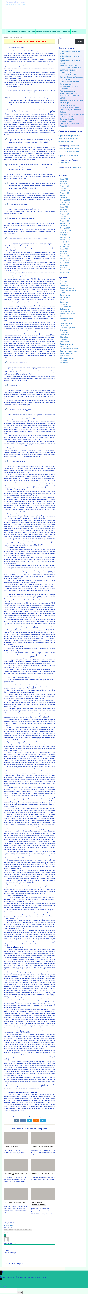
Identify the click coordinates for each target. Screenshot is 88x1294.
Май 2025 (63, 212)
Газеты (62, 300)
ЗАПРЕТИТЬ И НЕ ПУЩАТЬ (42, 1147)
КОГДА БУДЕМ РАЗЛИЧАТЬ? (16, 1174)
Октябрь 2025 (65, 200)
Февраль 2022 (65, 270)
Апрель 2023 (64, 256)
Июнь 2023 (64, 251)
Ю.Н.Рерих (64, 363)
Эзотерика (64, 360)
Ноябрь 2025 (64, 198)
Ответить (4, 1287)
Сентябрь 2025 (65, 202)
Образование (65, 335)
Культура (39, 31)
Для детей (64, 302)
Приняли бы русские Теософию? (72, 77)
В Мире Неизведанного (68, 290)
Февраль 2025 (65, 219)
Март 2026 (63, 188)
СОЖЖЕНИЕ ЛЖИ (66, 117)
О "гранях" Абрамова (67, 328)
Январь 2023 (64, 260)
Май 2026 (63, 184)
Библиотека (56, 31)
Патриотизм (64, 342)
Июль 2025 (64, 207)
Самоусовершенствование (69, 349)
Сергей (61, 136)
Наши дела (64, 325)
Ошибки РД (47, 31)
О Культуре (64, 332)
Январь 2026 (64, 193)
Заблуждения (65, 309)
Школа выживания (67, 358)
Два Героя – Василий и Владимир (72, 100)
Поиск (60, 38)
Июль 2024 (64, 232)
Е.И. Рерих (63, 304)
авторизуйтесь (9, 1225)
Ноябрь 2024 (64, 226)
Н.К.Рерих (63, 321)
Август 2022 (64, 263)
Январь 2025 (64, 221)
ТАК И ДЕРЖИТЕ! (11, 1147)
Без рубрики (64, 286)
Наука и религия (66, 323)
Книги (62, 316)
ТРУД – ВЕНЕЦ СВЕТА (68, 75)
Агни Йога (22, 31)
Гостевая (74, 31)
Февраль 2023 (65, 258)
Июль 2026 (64, 179)
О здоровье (64, 330)
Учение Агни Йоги (66, 353)
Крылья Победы (66, 121)
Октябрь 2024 (65, 228)
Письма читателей (66, 344)
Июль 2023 (64, 249)
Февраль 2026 (65, 191)
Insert (20, 1292)
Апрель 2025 (64, 214)
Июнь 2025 (64, 209)
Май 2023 (63, 253)
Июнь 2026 (64, 181)
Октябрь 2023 (65, 244)
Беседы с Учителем (67, 288)
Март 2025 (63, 216)
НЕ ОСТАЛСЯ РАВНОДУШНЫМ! (39, 1203)
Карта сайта (66, 31)
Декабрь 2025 (65, 195)
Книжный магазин (66, 318)
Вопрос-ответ (65, 295)
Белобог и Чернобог (67, 119)
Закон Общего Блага (67, 311)
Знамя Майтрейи (15, 2)
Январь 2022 (64, 272)
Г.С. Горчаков (65, 297)
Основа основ (65, 79)
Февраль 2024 (65, 237)
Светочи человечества (68, 351)
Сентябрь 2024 (65, 230)
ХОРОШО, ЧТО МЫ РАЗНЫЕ (42, 1174)
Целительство (65, 356)
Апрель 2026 (64, 186)
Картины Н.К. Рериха (67, 314)
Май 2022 (63, 267)
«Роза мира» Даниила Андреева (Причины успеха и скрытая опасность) (69, 138)
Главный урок (65, 103)
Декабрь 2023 (65, 239)
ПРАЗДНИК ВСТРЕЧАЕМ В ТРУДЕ (72, 114)
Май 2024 (63, 235)
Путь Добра (31, 31)
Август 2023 (64, 246)
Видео (62, 293)
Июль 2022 (64, 265)
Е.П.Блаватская (65, 307)
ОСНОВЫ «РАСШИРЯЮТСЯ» (15, 1203)
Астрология (64, 283)
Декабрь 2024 (65, 223)
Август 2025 (64, 205)
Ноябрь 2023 (64, 242)
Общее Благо (64, 337)
